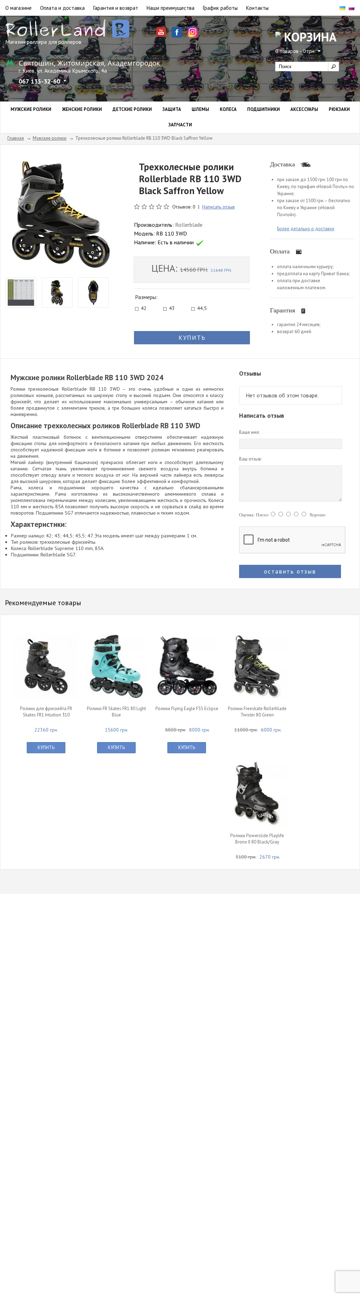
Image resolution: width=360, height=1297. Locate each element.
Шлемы (200, 109)
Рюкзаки (339, 109)
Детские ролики (132, 109)
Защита (171, 109)
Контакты (257, 8)
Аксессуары (304, 109)
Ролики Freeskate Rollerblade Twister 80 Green (257, 712)
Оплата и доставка (62, 8)
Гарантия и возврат (115, 8)
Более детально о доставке (305, 229)
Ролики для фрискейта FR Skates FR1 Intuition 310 (46, 712)
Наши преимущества (170, 8)
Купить (46, 747)
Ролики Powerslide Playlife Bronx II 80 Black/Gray (257, 839)
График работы (220, 8)
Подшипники (263, 109)
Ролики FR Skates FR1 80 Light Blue (116, 712)
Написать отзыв (218, 207)
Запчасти (180, 125)
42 (144, 308)
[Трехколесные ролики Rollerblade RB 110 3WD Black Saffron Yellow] (59, 213)
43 (172, 308)
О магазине (18, 8)
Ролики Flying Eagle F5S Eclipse (186, 709)
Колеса (228, 109)
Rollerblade (188, 224)
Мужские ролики (31, 109)
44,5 (202, 308)
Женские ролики (82, 109)
